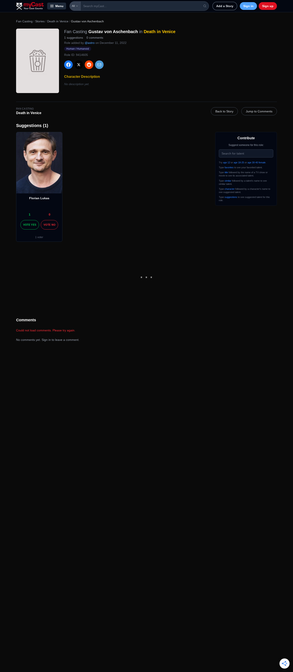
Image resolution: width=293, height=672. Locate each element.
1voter (39, 237)
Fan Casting (24, 21)
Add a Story (224, 6)
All (73, 6)
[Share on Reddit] (89, 64)
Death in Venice (57, 21)
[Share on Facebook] (68, 64)
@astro (90, 42)
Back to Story (224, 111)
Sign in (248, 6)
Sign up (267, 6)
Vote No (49, 224)
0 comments (94, 37)
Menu (59, 6)
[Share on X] (78, 64)
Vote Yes (29, 224)
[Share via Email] (99, 64)
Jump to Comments (259, 111)
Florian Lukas (39, 198)
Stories (40, 21)
